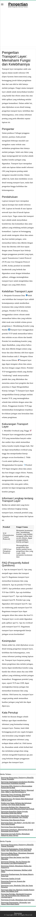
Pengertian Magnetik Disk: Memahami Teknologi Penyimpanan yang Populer (15, 816)
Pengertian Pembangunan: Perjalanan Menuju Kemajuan (17, 875)
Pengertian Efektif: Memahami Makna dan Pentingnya (16, 866)
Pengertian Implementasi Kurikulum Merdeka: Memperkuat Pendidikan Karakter (17, 782)
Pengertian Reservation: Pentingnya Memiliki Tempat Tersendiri (17, 778)
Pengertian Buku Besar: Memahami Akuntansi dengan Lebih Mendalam (17, 854)
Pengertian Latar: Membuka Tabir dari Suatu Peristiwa (17, 886)
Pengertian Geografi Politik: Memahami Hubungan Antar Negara (15, 834)
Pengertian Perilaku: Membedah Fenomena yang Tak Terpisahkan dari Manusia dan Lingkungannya (16, 895)
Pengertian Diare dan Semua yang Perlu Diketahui (15, 858)
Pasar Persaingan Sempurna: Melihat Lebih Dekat (16, 871)
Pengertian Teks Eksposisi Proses (13, 820)
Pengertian (18, 4)
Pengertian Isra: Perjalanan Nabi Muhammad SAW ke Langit (17, 799)
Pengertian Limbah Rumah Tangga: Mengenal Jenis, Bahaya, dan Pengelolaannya (17, 791)
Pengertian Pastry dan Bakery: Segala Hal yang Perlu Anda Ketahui (18, 823)
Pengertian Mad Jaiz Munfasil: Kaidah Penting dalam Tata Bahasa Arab (17, 890)
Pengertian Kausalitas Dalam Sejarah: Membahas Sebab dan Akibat (14, 812)
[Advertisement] (18, 26)
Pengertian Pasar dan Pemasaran (12, 827)
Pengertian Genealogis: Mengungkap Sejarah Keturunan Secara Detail (17, 830)
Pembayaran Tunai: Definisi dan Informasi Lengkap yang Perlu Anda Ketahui (16, 803)
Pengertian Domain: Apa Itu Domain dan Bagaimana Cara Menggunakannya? (15, 862)
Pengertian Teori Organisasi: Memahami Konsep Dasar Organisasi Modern (15, 795)
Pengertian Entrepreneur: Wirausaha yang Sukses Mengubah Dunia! (16, 903)
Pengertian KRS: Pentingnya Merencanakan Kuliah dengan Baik (16, 786)
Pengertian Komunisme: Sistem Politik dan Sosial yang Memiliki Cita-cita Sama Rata (16, 849)
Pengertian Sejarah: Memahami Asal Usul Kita (17, 900)
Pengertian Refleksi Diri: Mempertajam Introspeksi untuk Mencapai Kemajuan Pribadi (17, 808)
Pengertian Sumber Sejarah (10, 878)
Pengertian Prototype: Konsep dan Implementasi (13, 882)
